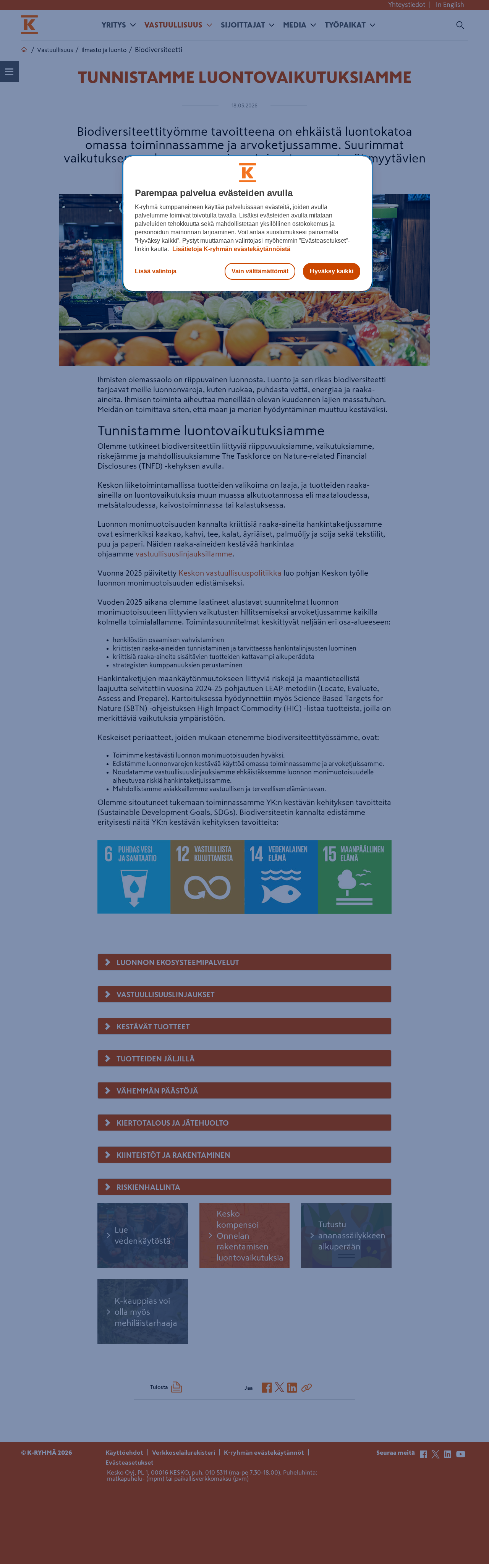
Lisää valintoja (155, 271)
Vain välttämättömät (260, 271)
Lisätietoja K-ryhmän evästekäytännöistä (230, 249)
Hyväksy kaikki (331, 271)
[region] (247, 223)
